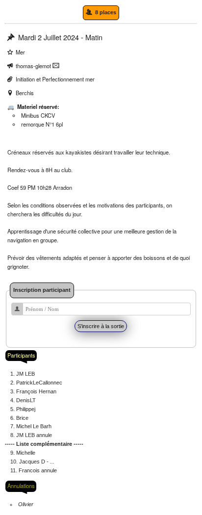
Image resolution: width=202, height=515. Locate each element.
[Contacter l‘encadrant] (55, 65)
